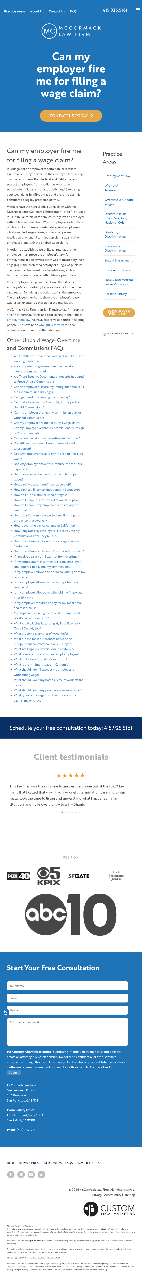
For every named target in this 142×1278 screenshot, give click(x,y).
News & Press (29, 1160)
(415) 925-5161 (26, 1126)
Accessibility (112, 1191)
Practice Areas (88, 1160)
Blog (11, 1160)
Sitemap (129, 1191)
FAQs (69, 1160)
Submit (14, 1069)
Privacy (97, 1191)
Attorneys (53, 1160)
